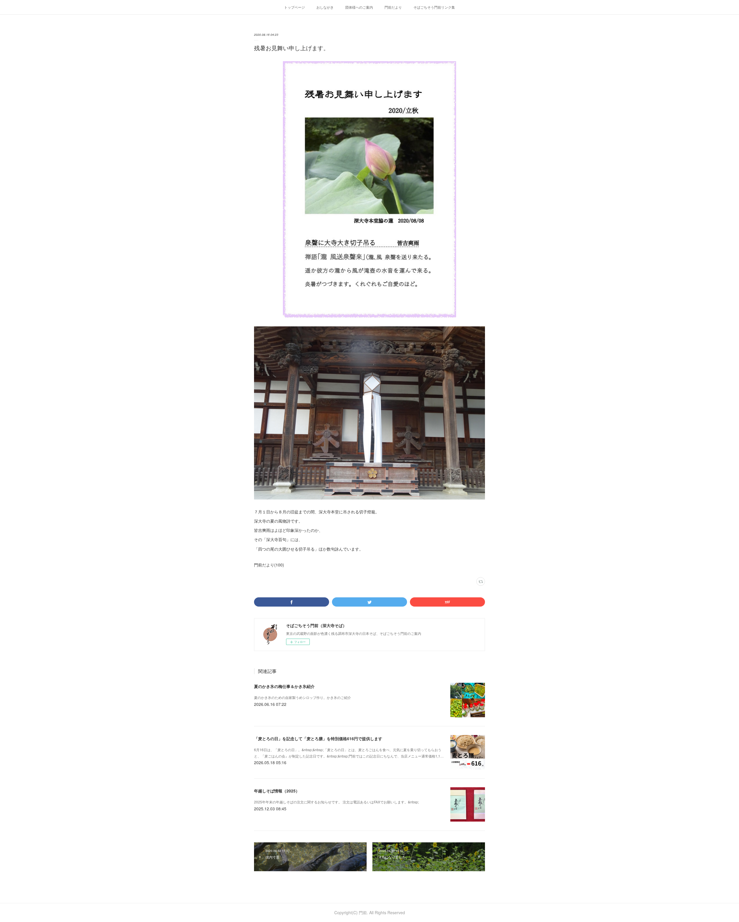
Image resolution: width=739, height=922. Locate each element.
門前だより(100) (269, 565)
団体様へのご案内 (359, 7)
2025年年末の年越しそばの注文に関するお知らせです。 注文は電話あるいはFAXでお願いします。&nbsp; (336, 801)
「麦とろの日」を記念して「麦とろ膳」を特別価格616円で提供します (318, 738)
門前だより (393, 7)
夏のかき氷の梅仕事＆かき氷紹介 (284, 686)
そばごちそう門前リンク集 (434, 7)
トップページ (294, 7)
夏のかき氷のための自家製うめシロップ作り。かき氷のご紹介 (302, 697)
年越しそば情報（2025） (277, 791)
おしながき (325, 7)
